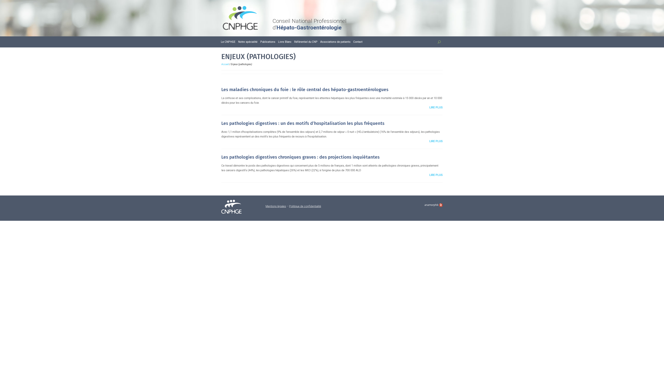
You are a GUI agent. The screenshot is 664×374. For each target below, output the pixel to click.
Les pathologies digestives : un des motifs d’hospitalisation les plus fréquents (302, 123)
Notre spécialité (247, 42)
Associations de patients (335, 42)
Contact (357, 42)
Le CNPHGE (228, 42)
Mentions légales (276, 206)
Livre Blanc (284, 42)
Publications (267, 42)
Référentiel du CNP (305, 42)
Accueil (225, 64)
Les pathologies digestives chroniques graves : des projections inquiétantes (300, 157)
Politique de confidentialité (305, 206)
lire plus (436, 107)
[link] (434, 205)
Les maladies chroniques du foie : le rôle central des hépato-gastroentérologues (304, 89)
